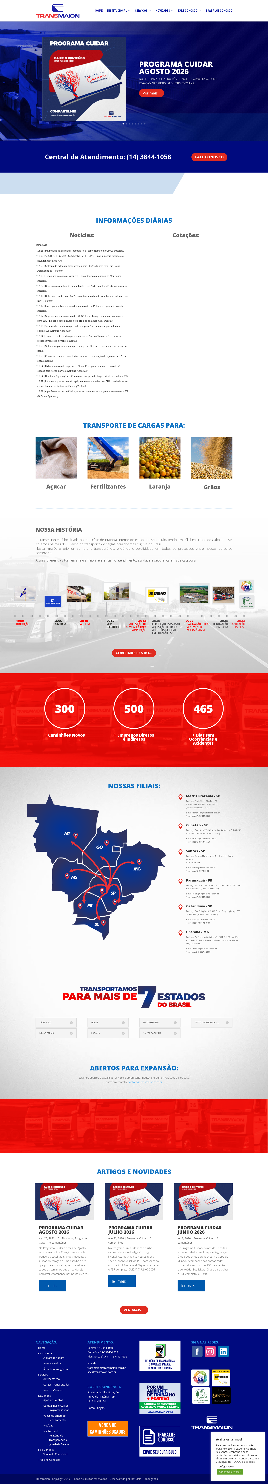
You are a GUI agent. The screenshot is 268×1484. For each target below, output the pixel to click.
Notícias (48, 1425)
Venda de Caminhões (55, 1454)
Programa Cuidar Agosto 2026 (176, 67)
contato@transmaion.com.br (145, 1082)
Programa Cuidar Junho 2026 (200, 1230)
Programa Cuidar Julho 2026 (130, 1230)
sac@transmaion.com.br (102, 1372)
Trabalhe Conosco (219, 10)
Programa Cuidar (137, 1238)
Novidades (163, 10)
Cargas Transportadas (56, 1384)
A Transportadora (53, 1357)
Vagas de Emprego (54, 1415)
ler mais (50, 1285)
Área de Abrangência (55, 1369)
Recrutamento (57, 1420)
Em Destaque (65, 1238)
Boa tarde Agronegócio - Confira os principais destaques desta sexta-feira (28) (86, 376)
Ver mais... (151, 93)
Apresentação (51, 1379)
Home (99, 10)
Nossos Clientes (53, 1390)
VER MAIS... (134, 1309)
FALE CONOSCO (209, 157)
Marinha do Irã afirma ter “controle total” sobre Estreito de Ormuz (84, 250)
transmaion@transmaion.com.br (107, 1368)
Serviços (141, 10)
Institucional (117, 10)
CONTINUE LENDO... (134, 652)
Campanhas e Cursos (56, 1405)
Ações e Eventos (53, 1400)
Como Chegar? (96, 1408)
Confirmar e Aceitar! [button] (230, 1471)
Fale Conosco (187, 10)
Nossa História (52, 1363)
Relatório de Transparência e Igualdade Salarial (59, 1440)
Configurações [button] (226, 1466)
